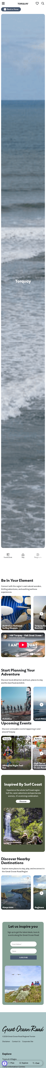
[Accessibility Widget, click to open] (4, 1063)
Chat (37, 1063)
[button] (41, 614)
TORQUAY (23, 3)
